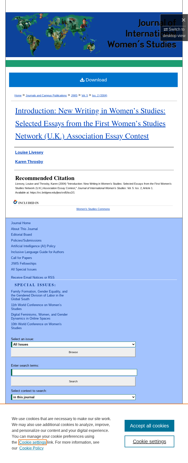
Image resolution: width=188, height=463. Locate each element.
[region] (94, 433)
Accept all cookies (149, 425)
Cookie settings (32, 442)
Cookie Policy (31, 448)
